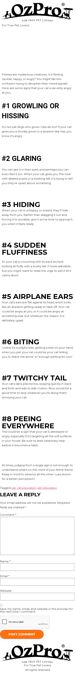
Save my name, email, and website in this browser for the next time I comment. (36, 610)
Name (5, 561)
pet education (47, 488)
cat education (26, 488)
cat (13, 488)
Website (5, 590)
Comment (8, 514)
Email (5, 576)
